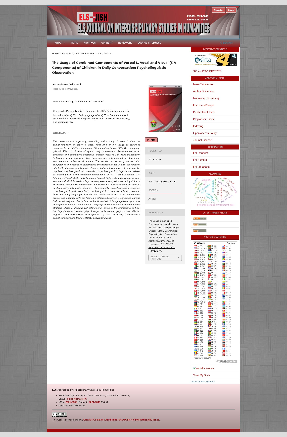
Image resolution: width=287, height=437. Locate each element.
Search (227, 42)
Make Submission (203, 84)
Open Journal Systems (203, 381)
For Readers (200, 152)
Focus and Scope (203, 105)
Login (231, 10)
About (59, 42)
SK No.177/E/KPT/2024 (207, 71)
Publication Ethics (203, 112)
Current (107, 42)
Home (74, 42)
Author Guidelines (203, 91)
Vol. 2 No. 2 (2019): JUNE (88, 53)
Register (218, 10)
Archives (90, 42)
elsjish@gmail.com (77, 398)
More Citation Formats (159, 257)
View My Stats (201, 375)
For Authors (200, 159)
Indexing (198, 126)
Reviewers (125, 42)
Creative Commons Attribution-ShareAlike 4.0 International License (121, 419)
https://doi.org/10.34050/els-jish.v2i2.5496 (81, 101)
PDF (152, 140)
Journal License (202, 140)
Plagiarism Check (203, 119)
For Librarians (201, 166)
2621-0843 (94, 402)
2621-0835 (71, 402)
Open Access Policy (205, 133)
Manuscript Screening (206, 98)
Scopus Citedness (149, 42)
